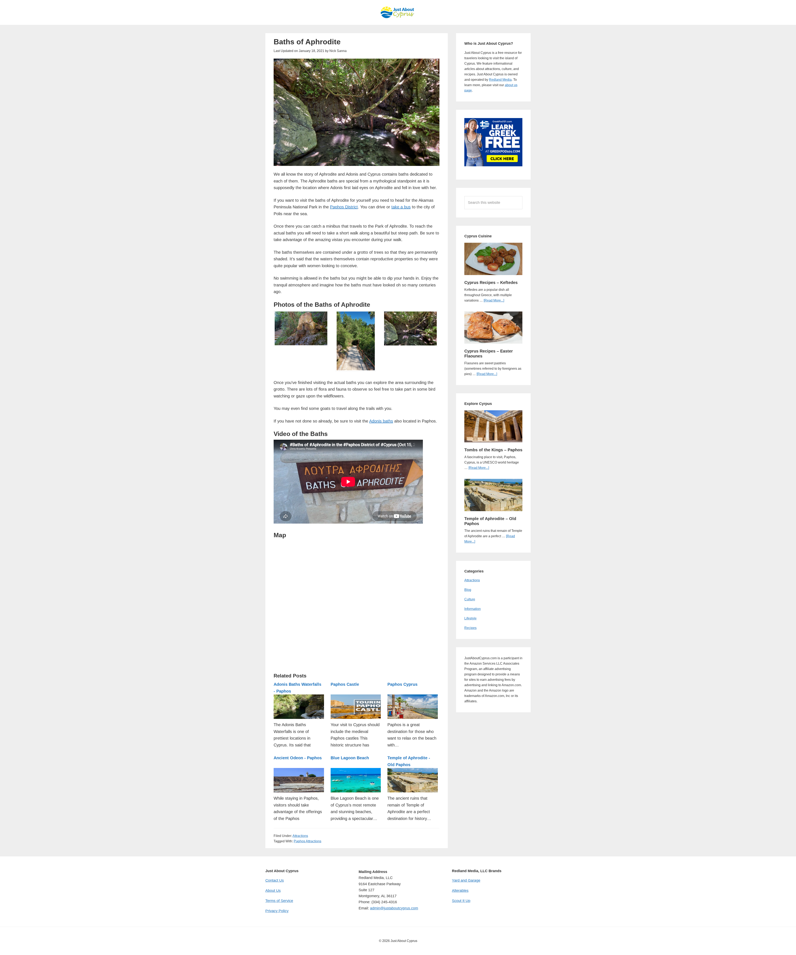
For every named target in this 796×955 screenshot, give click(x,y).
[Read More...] (494, 300)
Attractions (300, 836)
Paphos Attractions (307, 841)
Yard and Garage (466, 880)
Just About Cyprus (398, 12)
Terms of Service (279, 901)
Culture (469, 599)
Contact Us (274, 880)
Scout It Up (461, 901)
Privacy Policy (277, 911)
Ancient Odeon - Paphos (298, 758)
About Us (273, 891)
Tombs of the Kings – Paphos (493, 450)
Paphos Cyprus (402, 684)
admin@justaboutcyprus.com (394, 908)
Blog (467, 590)
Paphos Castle (345, 684)
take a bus (401, 207)
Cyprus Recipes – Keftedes (491, 282)
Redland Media (500, 79)
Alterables (460, 891)
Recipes (470, 628)
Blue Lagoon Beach (350, 758)
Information (472, 609)
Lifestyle (470, 618)
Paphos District (344, 207)
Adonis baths (381, 421)
